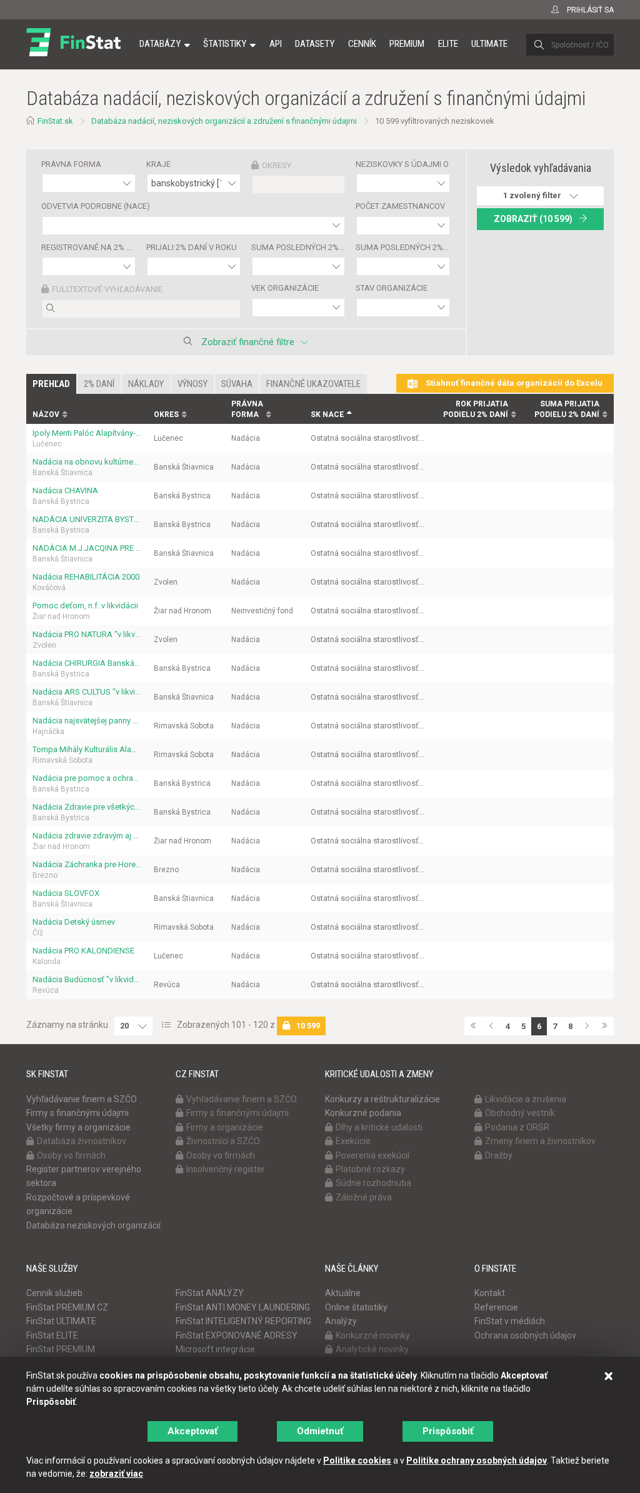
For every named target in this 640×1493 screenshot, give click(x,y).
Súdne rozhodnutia (373, 1183)
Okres (166, 414)
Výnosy (193, 384)
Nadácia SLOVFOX (65, 893)
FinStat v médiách (509, 1321)
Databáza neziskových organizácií (93, 1225)
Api (275, 43)
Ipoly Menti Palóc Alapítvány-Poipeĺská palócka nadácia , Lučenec (86, 433)
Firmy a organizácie (224, 1127)
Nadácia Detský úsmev (73, 922)
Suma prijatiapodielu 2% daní (566, 409)
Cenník (362, 43)
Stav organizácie (392, 288)
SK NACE (327, 414)
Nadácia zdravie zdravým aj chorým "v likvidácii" (86, 835)
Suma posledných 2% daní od (298, 247)
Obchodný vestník (520, 1113)
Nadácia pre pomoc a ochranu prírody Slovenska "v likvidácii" (86, 778)
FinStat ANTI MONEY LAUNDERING (243, 1307)
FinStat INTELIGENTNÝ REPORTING (243, 1321)
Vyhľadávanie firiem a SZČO (81, 1099)
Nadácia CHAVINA (65, 490)
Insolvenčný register (225, 1169)
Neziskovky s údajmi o (402, 164)
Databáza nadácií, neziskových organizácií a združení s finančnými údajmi (224, 121)
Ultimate (489, 43)
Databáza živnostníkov (81, 1141)
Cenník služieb (54, 1293)
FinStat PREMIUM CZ (67, 1307)
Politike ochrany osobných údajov (476, 1460)
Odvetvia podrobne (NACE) (95, 206)
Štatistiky (224, 43)
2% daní (99, 384)
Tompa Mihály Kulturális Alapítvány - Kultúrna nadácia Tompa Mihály (86, 749)
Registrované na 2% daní (88, 247)
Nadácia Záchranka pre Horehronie (86, 864)
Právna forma (71, 164)
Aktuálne (343, 1293)
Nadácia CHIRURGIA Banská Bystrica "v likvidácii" (86, 663)
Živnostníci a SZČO (223, 1141)
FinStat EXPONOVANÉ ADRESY (237, 1335)
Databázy (160, 43)
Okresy (276, 165)
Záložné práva (364, 1197)
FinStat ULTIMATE (61, 1321)
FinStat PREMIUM (60, 1349)
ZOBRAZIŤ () (533, 219)
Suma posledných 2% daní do (403, 247)
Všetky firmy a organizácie (78, 1127)
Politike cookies (357, 1460)
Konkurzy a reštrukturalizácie (382, 1099)
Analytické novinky (372, 1349)
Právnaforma (247, 409)
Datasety (314, 43)
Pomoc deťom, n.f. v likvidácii (85, 605)
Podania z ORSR (517, 1127)
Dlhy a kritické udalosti (379, 1127)
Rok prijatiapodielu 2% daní (475, 409)
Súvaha (236, 384)
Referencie (496, 1307)
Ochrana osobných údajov (525, 1335)
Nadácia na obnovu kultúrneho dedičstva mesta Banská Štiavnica (86, 461)
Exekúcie (353, 1141)
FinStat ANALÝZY (210, 1293)
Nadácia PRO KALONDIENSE (83, 950)
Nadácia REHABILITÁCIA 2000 (85, 576)
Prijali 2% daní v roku (191, 247)
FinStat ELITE (52, 1335)
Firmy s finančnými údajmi (77, 1113)
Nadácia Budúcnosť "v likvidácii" (86, 979)
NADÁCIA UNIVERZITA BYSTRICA (86, 519)
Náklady (146, 384)
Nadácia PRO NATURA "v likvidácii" (86, 634)
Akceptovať (193, 1431)
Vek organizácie (285, 288)
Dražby (498, 1155)
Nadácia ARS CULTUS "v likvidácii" (86, 691)
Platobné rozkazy (370, 1169)
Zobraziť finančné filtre (247, 342)
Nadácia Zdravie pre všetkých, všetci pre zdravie (86, 807)
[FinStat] (73, 53)
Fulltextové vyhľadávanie (107, 289)
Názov (45, 414)
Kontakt (489, 1293)
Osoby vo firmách (71, 1155)
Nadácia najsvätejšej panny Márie (86, 720)
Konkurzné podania (363, 1113)
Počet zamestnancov (400, 206)
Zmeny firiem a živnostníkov (540, 1141)
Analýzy (341, 1321)
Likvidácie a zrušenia (525, 1099)
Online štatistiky (356, 1307)
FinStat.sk (55, 121)
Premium (406, 43)
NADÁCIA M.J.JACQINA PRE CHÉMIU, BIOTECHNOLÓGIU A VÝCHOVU (86, 548)
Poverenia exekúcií (372, 1155)
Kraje (158, 164)
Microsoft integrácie (215, 1349)
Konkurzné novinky (373, 1335)
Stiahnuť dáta (513, 383)
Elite (448, 43)
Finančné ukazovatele (313, 384)
